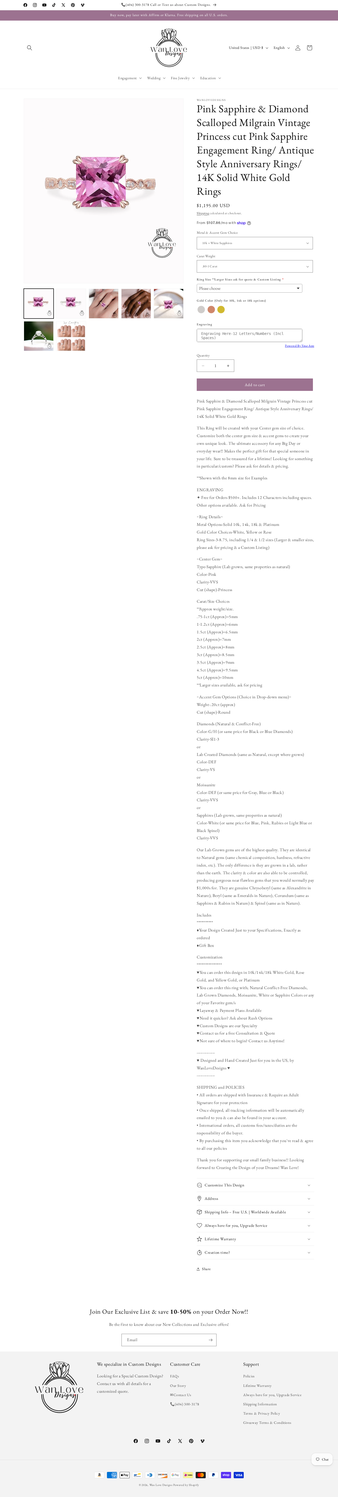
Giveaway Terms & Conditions (267, 1422)
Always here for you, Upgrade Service (272, 1394)
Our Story (178, 1385)
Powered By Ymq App (299, 346)
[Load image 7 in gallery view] (71, 336)
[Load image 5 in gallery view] (169, 304)
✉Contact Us (180, 1394)
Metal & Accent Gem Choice (217, 232)
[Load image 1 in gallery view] (39, 304)
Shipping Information (260, 1404)
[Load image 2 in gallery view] (71, 304)
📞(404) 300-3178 (184, 1404)
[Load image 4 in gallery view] (136, 304)
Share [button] (206, 1269)
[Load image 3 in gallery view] (104, 304)
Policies (249, 1376)
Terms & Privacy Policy (261, 1413)
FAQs (174, 1376)
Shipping (203, 213)
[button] (29, 48)
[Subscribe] (210, 1340)
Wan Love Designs (161, 1485)
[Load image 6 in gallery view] (39, 336)
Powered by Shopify (186, 1485)
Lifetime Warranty (257, 1385)
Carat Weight (206, 256)
